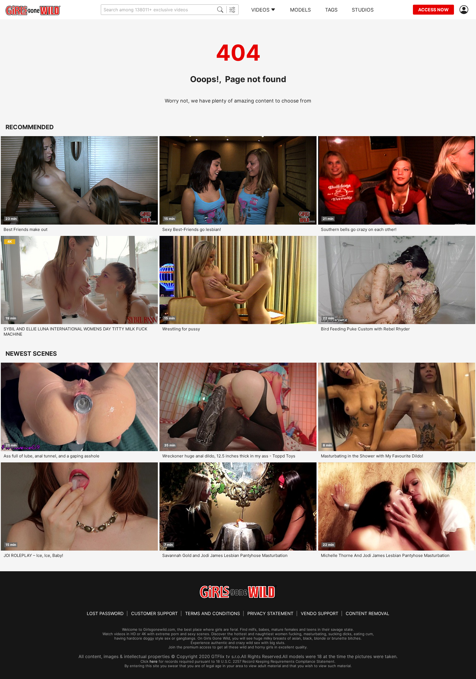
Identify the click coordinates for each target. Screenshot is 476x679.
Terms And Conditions (212, 613)
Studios (363, 10)
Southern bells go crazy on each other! (358, 229)
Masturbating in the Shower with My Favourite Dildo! (372, 456)
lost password (105, 613)
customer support (154, 613)
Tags (331, 10)
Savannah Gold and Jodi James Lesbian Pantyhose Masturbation (225, 555)
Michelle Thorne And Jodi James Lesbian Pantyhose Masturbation (385, 555)
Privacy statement (270, 613)
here (154, 661)
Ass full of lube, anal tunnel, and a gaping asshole (51, 456)
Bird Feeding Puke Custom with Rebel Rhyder (365, 329)
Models (300, 10)
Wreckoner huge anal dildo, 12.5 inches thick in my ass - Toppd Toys (228, 456)
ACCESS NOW (433, 9)
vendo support (319, 613)
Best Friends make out (25, 229)
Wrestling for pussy (181, 329)
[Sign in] (464, 9)
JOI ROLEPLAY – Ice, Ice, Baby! (33, 555)
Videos (260, 10)
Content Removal (367, 613)
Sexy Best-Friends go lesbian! (191, 229)
